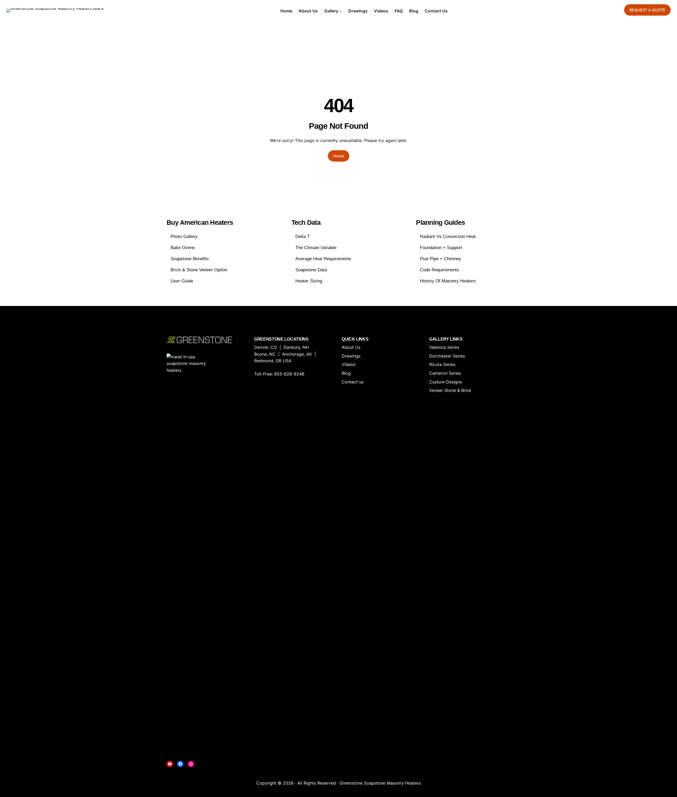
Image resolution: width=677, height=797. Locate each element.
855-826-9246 (289, 374)
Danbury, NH (296, 347)
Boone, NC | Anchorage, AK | (286, 354)
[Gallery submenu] (340, 11)
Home (338, 156)
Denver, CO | (268, 347)
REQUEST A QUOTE (647, 10)
